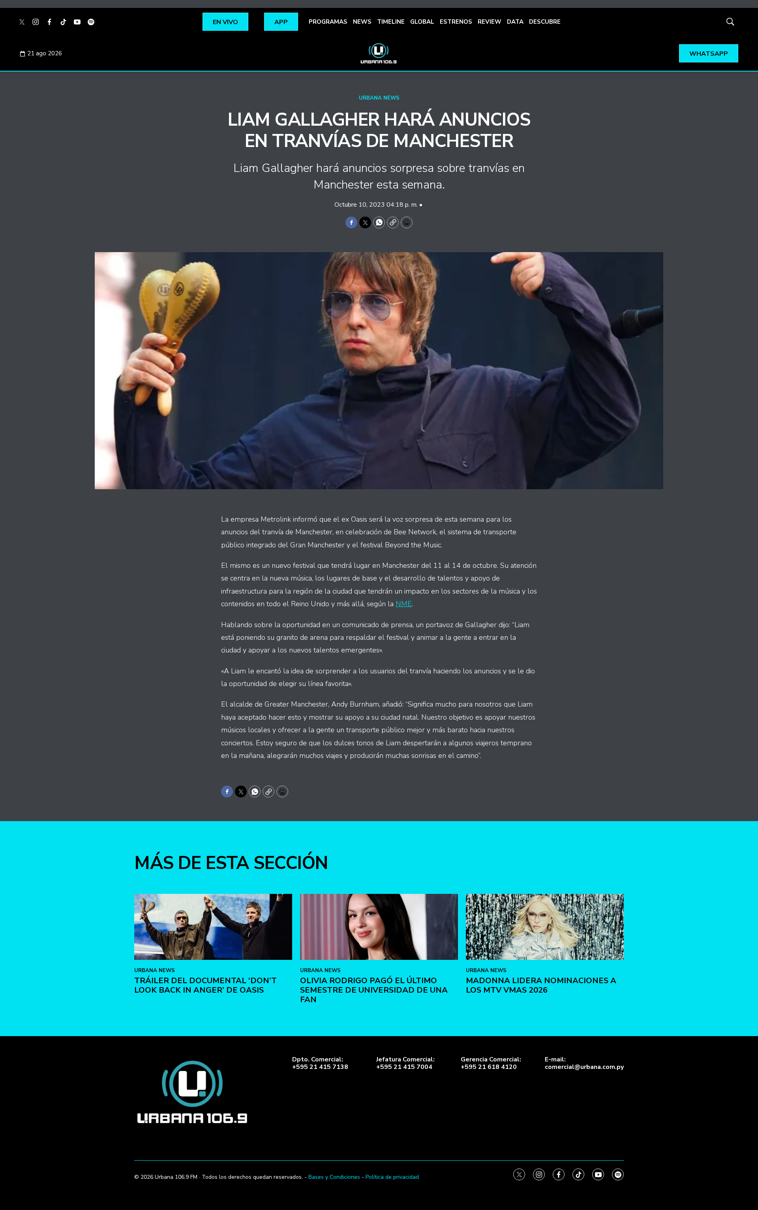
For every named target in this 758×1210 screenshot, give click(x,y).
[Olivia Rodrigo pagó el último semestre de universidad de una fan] (379, 927)
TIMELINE (391, 22)
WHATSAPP (708, 53)
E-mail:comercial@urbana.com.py (584, 1063)
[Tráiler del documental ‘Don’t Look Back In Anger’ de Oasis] (213, 927)
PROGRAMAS (328, 22)
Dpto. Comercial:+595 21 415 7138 (320, 1063)
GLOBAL (422, 22)
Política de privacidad (392, 1177)
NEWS (362, 22)
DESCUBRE (545, 22)
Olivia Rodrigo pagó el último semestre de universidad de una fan (374, 990)
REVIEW (489, 22)
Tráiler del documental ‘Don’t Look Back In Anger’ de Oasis (205, 985)
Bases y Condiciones (334, 1177)
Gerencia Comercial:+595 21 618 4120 (491, 1063)
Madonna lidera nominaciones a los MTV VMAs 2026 (541, 985)
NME (404, 604)
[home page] (379, 53)
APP (281, 22)
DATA (515, 22)
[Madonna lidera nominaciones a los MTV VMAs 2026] (545, 927)
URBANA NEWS (379, 98)
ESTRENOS (456, 22)
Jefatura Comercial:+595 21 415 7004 (405, 1063)
